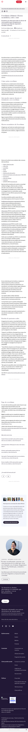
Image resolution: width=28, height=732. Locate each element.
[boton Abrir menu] (26, 2)
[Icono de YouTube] (12, 626)
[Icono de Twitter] (9, 626)
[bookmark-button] (7, 11)
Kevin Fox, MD (5, 30)
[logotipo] (2, 2)
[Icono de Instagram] (6, 626)
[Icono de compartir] (2, 11)
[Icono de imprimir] (4, 11)
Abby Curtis (10, 28)
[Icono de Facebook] (2, 626)
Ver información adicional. (8, 728)
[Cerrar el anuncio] (26, 729)
